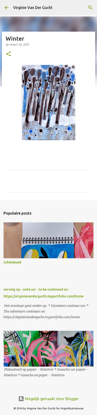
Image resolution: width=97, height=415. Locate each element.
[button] (8, 54)
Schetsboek (12, 262)
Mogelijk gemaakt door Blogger (51, 399)
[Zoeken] (90, 7)
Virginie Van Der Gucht (33, 7)
